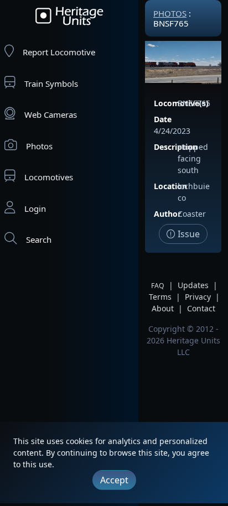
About (163, 308)
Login (35, 208)
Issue (187, 234)
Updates (193, 285)
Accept (114, 480)
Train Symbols (51, 83)
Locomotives (48, 176)
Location (170, 186)
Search (38, 239)
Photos (39, 146)
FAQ (157, 285)
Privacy (198, 296)
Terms (160, 296)
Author (167, 213)
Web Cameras (50, 114)
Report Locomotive (59, 52)
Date (163, 119)
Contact (201, 308)
